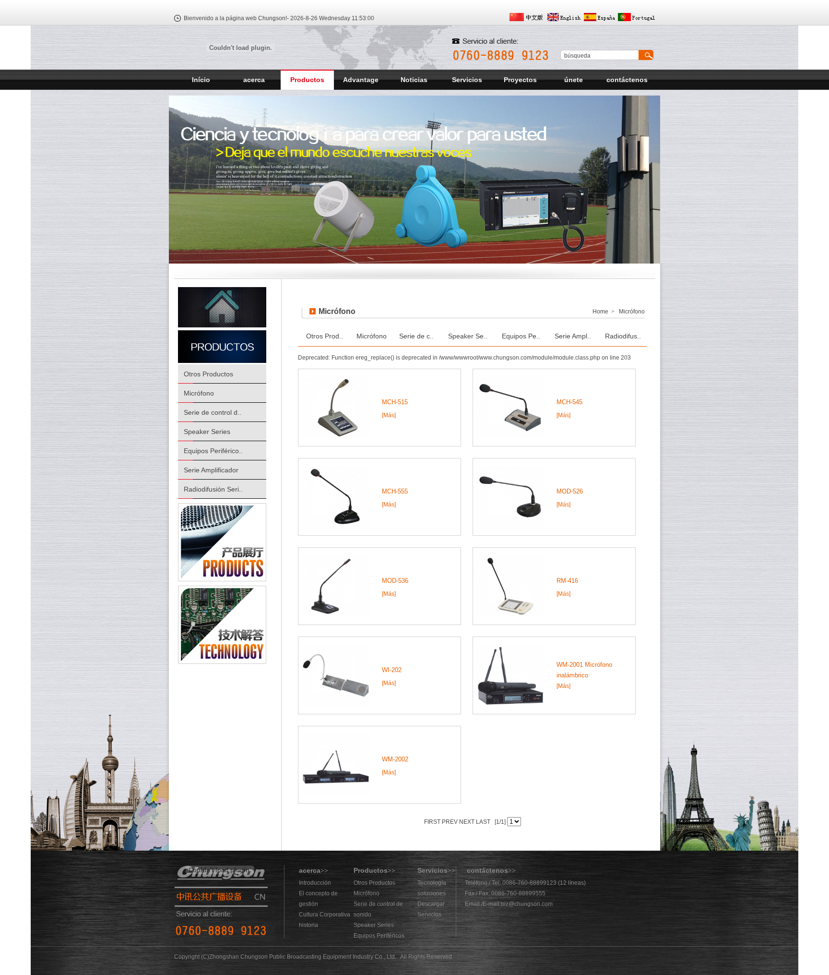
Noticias (414, 80)
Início (201, 80)
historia (308, 925)
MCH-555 (395, 491)
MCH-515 (395, 402)
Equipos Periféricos (379, 935)
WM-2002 (395, 759)
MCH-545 (569, 402)
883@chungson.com (492, 914)
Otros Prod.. (324, 336)
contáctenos (627, 80)
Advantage (361, 80)
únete (573, 80)
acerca (254, 80)
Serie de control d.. (212, 412)
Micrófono (199, 393)
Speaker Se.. (467, 336)
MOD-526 (570, 491)
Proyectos (520, 80)
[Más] (389, 415)
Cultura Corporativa (324, 914)
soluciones (431, 893)
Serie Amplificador (211, 470)
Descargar (431, 904)
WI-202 (392, 670)
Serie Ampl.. (573, 336)
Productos (307, 80)
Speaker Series (207, 431)
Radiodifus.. (623, 336)
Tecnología (431, 882)
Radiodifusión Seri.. (213, 489)
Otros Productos (208, 374)
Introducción (315, 882)
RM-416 (567, 580)
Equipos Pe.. (521, 336)
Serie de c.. (416, 336)
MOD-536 (395, 580)
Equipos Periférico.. (213, 451)
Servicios (467, 80)
